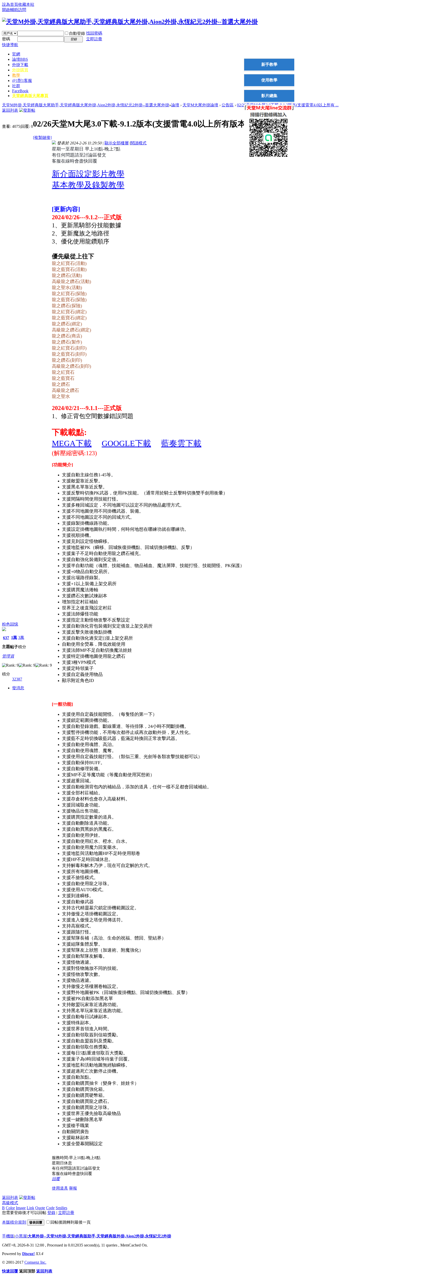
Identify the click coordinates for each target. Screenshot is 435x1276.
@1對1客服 (22, 80)
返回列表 (10, 110)
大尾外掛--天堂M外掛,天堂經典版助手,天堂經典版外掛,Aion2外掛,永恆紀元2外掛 (99, 1236)
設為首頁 (10, 4)
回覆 (56, 1179)
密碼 (6, 39)
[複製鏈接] (42, 137)
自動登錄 (77, 33)
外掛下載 (20, 65)
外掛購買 (20, 70)
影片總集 (269, 96)
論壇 (20, 59)
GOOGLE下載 (126, 443)
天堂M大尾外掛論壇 (200, 105)
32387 (17, 679)
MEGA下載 (72, 443)
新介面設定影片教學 (88, 173)
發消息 (18, 688)
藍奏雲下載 (181, 443)
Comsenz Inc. (35, 1262)
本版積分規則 (14, 1222)
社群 (16, 86)
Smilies (61, 1208)
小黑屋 (21, 1236)
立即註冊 (94, 39)
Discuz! (28, 1254)
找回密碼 (94, 33)
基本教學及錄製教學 (88, 185)
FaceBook (20, 91)
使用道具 (60, 1188)
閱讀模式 (138, 143)
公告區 (228, 105)
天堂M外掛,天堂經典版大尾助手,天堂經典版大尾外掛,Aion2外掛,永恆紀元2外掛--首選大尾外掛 (85, 105)
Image (21, 1208)
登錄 (51, 1212)
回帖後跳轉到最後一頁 (70, 1222)
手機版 (8, 1236)
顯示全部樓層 (116, 143)
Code (50, 1208)
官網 (16, 54)
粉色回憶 (10, 624)
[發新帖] (27, 110)
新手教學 (269, 64)
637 (6, 638)
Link (30, 1208)
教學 (16, 75)
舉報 (73, 1188)
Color (10, 1208)
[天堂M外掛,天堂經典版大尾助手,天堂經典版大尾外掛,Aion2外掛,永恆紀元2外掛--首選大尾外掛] (130, 21)
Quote (40, 1208)
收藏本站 (26, 4)
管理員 (8, 656)
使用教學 (269, 80)
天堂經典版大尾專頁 (30, 96)
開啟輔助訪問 (14, 10)
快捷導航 (10, 45)
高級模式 (10, 1203)
